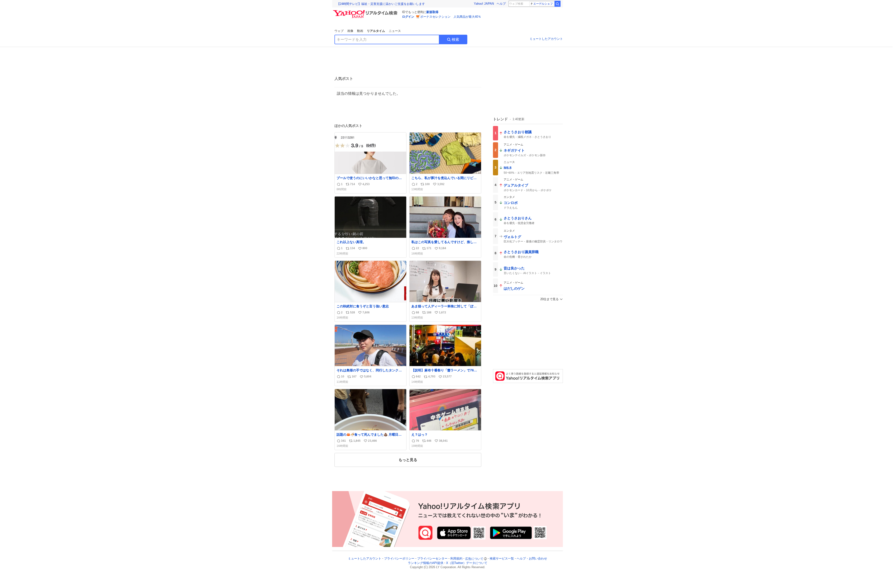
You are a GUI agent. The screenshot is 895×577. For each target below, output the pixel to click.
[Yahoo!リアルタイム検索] (366, 11)
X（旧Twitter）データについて (466, 563)
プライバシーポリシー (399, 558)
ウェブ (339, 31)
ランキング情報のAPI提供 (425, 563)
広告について (474, 558)
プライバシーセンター (432, 558)
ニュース (395, 31)
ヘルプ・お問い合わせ (532, 558)
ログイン (408, 16)
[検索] (557, 4)
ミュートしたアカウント (546, 39)
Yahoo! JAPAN (484, 3)
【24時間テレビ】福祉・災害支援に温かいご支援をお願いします (381, 4)
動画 (360, 31)
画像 (350, 31)
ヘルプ (501, 3)
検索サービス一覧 (502, 558)
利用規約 (456, 558)
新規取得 (432, 12)
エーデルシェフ (543, 3)
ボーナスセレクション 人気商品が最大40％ (450, 16)
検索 (455, 39)
